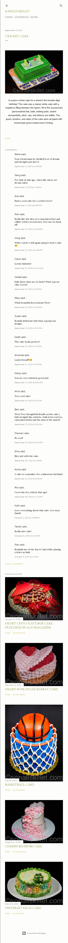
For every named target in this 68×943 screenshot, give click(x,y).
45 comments (19, 633)
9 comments (18, 913)
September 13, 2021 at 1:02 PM (28, 307)
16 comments (19, 694)
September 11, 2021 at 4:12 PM (28, 187)
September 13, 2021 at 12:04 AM (29, 268)
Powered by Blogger (36, 933)
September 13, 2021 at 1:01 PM (28, 289)
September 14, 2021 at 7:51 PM (28, 364)
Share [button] (7, 138)
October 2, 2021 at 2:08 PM (27, 518)
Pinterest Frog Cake (23, 908)
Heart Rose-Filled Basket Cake (31, 689)
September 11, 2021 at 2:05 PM (28, 166)
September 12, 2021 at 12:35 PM (29, 229)
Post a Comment (14, 564)
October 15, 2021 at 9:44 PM (27, 536)
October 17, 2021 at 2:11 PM (27, 557)
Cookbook (22, 17)
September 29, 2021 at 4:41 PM (29, 497)
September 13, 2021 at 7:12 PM (28, 346)
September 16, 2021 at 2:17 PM (28, 400)
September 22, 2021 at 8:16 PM (28, 478)
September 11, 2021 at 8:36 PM (28, 205)
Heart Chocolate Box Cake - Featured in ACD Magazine (29, 625)
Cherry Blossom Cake (23, 846)
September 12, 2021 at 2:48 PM (29, 250)
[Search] (61, 5)
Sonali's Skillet (17, 11)
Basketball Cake (19, 784)
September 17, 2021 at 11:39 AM (28, 424)
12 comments (19, 790)
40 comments (19, 851)
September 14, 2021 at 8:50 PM (29, 382)
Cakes (9, 17)
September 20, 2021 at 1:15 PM (28, 460)
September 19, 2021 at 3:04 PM (29, 442)
